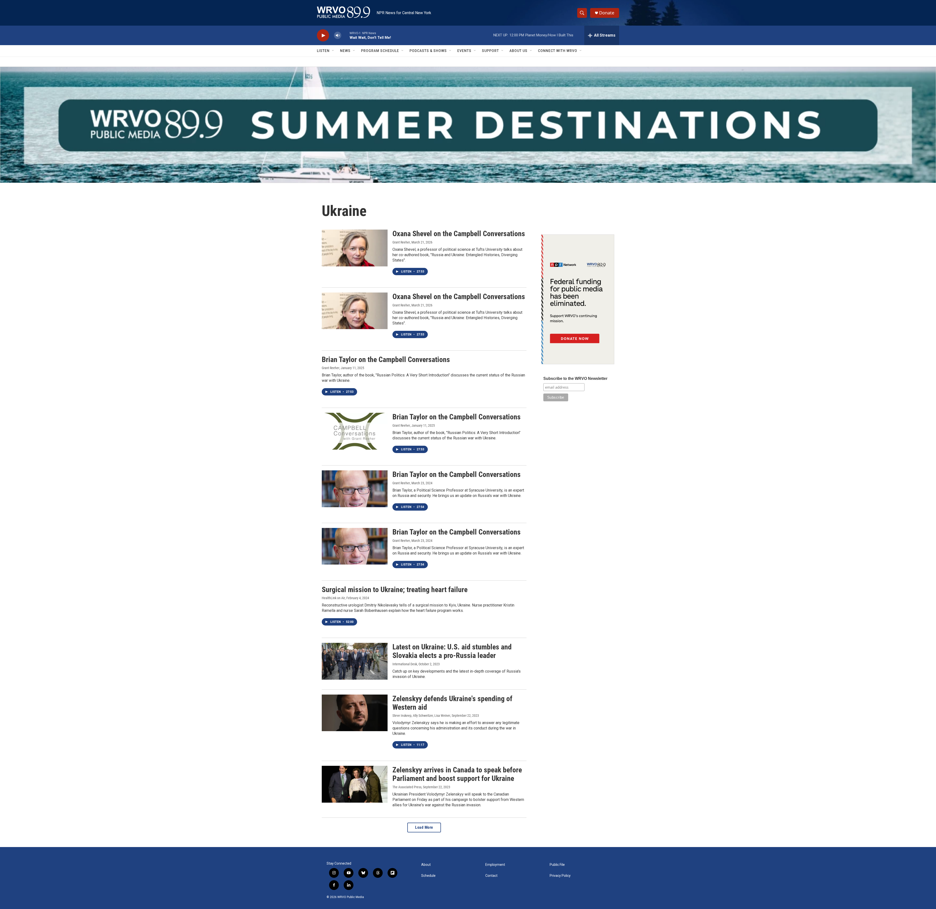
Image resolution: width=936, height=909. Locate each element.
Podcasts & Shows (428, 51)
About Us (518, 51)
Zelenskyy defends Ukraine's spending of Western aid (452, 702)
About (426, 865)
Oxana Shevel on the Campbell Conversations (458, 233)
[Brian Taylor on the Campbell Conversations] (355, 431)
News (345, 51)
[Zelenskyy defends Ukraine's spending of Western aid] (355, 713)
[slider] (345, 35)
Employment (495, 865)
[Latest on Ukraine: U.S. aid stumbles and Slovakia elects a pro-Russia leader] (355, 661)
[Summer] (468, 125)
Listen (323, 51)
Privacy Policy (560, 876)
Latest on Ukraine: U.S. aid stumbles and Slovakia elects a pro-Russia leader (452, 651)
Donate (606, 12)
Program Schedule (380, 51)
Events (464, 51)
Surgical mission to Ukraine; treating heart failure (395, 589)
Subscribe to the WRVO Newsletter (575, 378)
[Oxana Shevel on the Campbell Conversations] (355, 248)
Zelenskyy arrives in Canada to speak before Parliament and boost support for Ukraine (457, 774)
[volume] (337, 35)
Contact (491, 876)
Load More (424, 827)
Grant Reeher (401, 242)
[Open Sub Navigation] (333, 51)
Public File (557, 865)
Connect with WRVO (557, 51)
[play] (323, 35)
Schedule (428, 876)
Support (490, 51)
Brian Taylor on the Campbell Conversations (386, 359)
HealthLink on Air (333, 598)
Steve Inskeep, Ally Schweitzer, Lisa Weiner (421, 715)
